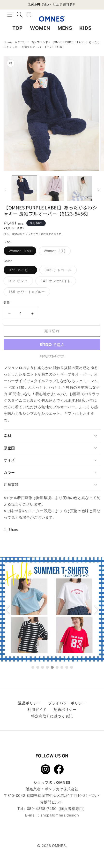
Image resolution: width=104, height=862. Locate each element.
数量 (7, 302)
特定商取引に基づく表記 (52, 716)
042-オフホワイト (57, 281)
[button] (9, 14)
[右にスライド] (98, 189)
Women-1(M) (22, 251)
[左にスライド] (5, 189)
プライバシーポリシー (67, 703)
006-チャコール (60, 271)
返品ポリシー (29, 703)
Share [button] (13, 529)
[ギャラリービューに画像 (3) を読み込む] (79, 188)
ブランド (42, 42)
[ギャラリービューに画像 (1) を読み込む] (24, 188)
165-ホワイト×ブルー (28, 292)
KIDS (85, 28)
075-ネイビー (22, 271)
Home (8, 42)
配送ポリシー (65, 709)
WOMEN (40, 28)
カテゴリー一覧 (24, 42)
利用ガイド (37, 709)
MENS (65, 28)
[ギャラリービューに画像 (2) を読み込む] (52, 188)
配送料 (16, 233)
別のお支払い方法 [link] (52, 356)
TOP (17, 28)
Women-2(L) (56, 251)
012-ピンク (20, 281)
